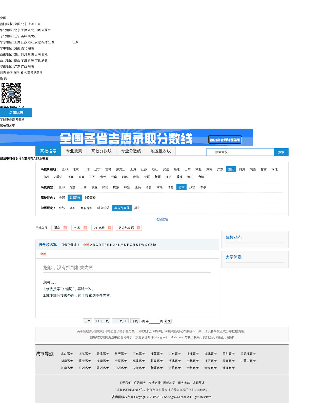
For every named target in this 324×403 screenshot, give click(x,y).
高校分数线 (101, 151)
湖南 (31, 48)
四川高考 (228, 353)
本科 (73, 208)
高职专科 (86, 208)
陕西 (17, 60)
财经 (160, 187)
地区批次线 (161, 151)
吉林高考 (193, 361)
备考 (10, 72)
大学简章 (234, 257)
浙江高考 (193, 353)
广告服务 (140, 383)
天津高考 (103, 353)
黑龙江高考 (248, 353)
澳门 (190, 177)
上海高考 (85, 353)
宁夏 (38, 60)
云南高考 (228, 361)
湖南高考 (67, 361)
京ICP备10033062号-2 (131, 390)
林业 (127, 187)
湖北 (24, 48)
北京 (24, 24)
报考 (17, 72)
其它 (137, 208)
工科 (83, 187)
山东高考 (175, 353)
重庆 (17, 54)
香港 (179, 177)
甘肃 (24, 60)
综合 (73, 187)
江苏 (24, 42)
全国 (17, 24)
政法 (192, 187)
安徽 (38, 42)
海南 (31, 66)
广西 (24, 66)
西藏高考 (175, 368)
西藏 (45, 54)
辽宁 (17, 36)
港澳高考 (228, 368)
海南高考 (103, 361)
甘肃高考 (157, 361)
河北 (31, 30)
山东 (75, 42)
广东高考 (139, 353)
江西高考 (211, 361)
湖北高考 (211, 353)
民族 (116, 187)
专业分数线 (131, 151)
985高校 (90, 197)
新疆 (45, 60)
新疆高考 (157, 368)
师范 (105, 187)
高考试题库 (35, 72)
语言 (149, 187)
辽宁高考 (85, 361)
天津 (24, 30)
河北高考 (175, 361)
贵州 (31, 54)
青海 (31, 60)
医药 (138, 187)
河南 (17, 48)
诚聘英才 (199, 383)
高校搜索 (48, 151)
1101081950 (199, 390)
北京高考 (67, 353)
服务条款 (184, 383)
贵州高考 (193, 368)
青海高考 (211, 368)
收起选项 (162, 219)
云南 (38, 54)
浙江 (31, 42)
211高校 (75, 197)
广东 (38, 24)
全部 (65, 169)
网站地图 (169, 383)
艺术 (181, 187)
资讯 (24, 72)
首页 (3, 72)
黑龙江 (32, 36)
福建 (45, 42)
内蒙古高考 (248, 361)
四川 (24, 54)
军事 (203, 187)
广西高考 (85, 368)
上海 (31, 24)
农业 (94, 187)
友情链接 (155, 383)
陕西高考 (103, 368)
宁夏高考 (121, 361)
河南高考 (67, 368)
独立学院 (103, 208)
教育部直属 (122, 208)
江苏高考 (157, 353)
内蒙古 (46, 30)
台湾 (201, 177)
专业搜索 (74, 151)
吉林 (24, 36)
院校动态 (234, 237)
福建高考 (139, 361)
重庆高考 (121, 353)
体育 (171, 187)
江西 (51, 42)
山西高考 (121, 368)
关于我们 (125, 383)
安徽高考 (139, 368)
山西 (38, 30)
